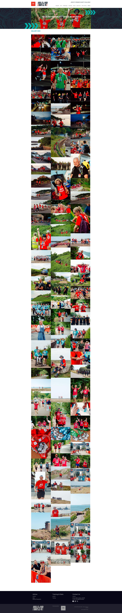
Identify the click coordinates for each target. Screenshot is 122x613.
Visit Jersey (84, 5)
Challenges (65, 5)
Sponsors (79, 5)
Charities (70, 5)
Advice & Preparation (37, 599)
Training (54, 598)
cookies (86, 607)
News (74, 5)
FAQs (34, 598)
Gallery (89, 5)
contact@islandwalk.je (79, 599)
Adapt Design (86, 609)
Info (61, 5)
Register (57, 5)
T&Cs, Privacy (85, 606)
